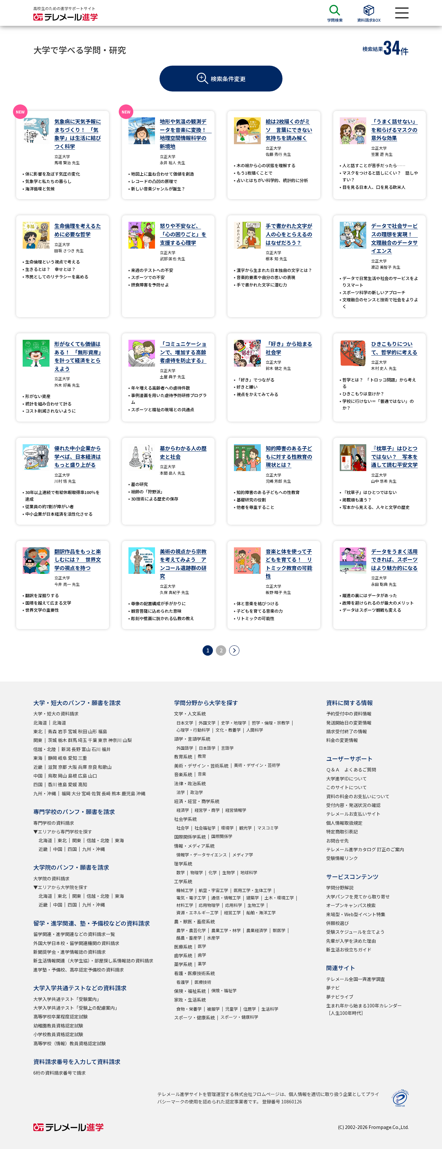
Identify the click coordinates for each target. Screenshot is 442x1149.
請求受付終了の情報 (346, 731)
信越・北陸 (44, 749)
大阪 (72, 767)
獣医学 (279, 930)
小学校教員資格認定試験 (58, 1034)
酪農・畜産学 (189, 938)
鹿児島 (128, 793)
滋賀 (52, 767)
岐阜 (62, 758)
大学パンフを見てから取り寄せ (358, 896)
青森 (52, 731)
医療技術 (202, 982)
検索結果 (372, 49)
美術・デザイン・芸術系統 (201, 765)
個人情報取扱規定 (344, 823)
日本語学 (207, 748)
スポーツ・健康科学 (239, 1017)
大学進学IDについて (346, 778)
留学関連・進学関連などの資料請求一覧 (74, 934)
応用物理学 (209, 905)
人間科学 (254, 730)
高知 (82, 784)
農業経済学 (256, 930)
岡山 (62, 775)
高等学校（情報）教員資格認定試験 (69, 1043)
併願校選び (337, 923)
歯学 (202, 955)
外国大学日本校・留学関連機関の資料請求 (76, 943)
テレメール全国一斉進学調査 (355, 979)
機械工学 (184, 890)
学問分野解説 (339, 887)
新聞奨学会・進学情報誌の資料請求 (69, 952)
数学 (180, 872)
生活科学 (269, 1009)
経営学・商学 (207, 810)
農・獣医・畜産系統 (194, 921)
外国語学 (184, 748)
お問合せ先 (337, 840)
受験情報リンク (342, 858)
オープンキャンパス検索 (351, 905)
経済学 (182, 810)
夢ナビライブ (339, 996)
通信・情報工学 (226, 898)
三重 (82, 758)
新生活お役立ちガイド (348, 949)
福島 (102, 731)
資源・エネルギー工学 (197, 912)
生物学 (228, 872)
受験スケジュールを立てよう (355, 932)
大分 (76, 793)
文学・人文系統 (190, 713)
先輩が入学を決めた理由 (351, 941)
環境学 (227, 828)
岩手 (62, 731)
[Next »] (234, 650)
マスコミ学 (267, 828)
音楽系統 (183, 774)
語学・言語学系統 (192, 739)
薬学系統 (183, 964)
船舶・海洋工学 (261, 912)
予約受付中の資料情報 (348, 713)
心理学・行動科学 (193, 730)
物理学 (196, 872)
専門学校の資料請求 (53, 823)
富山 (86, 749)
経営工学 (232, 912)
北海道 (40, 722)
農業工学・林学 (226, 930)
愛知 (72, 758)
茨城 (52, 740)
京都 (62, 767)
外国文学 (207, 723)
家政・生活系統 (190, 999)
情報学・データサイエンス (201, 855)
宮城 (72, 731)
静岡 (52, 758)
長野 (76, 749)
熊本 (116, 793)
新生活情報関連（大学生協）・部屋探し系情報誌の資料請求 (93, 960)
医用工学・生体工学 (252, 890)
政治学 (196, 792)
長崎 (106, 793)
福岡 (66, 793)
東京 (102, 740)
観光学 (245, 828)
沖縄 (140, 793)
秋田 (82, 731)
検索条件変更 (228, 78)
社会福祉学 (204, 828)
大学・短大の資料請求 (56, 713)
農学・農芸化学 (191, 930)
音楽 (202, 774)
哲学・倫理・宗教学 (271, 723)
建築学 (252, 898)
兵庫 (82, 767)
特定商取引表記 (342, 831)
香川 (52, 784)
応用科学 (233, 905)
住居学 (249, 1009)
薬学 (202, 964)
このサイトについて (346, 787)
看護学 (182, 982)
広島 (82, 775)
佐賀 (96, 793)
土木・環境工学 (279, 898)
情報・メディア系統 (194, 846)
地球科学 (248, 872)
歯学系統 (183, 955)
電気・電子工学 (191, 898)
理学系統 (183, 863)
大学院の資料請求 (51, 878)
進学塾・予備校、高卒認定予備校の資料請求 (78, 969)
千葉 (92, 740)
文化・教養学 (228, 730)
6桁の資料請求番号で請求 (59, 1072)
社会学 (182, 828)
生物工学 (256, 905)
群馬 (72, 740)
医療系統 (183, 946)
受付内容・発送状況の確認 (353, 805)
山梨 (127, 740)
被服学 (213, 1009)
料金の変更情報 (342, 740)
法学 (180, 792)
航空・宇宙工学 (213, 890)
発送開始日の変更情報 (348, 722)
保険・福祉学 (224, 990)
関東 (37, 740)
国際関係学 (221, 836)
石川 (96, 749)
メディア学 (242, 855)
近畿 (37, 767)
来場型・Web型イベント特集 (355, 914)
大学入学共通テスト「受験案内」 (67, 999)
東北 (37, 731)
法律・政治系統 (190, 783)
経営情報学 (235, 810)
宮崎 (86, 793)
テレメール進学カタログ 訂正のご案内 (365, 849)
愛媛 (72, 784)
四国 (37, 784)
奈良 (92, 767)
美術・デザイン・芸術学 (257, 765)
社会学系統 (185, 819)
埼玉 (82, 740)
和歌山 (105, 767)
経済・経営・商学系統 (196, 801)
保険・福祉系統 (190, 991)
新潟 (66, 749)
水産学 (213, 938)
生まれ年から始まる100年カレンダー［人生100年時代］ (364, 1009)
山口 (92, 775)
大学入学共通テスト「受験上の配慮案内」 (76, 1007)
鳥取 (52, 775)
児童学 (231, 1009)
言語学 (227, 748)
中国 (37, 775)
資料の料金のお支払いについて (358, 796)
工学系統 (183, 881)
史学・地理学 (233, 723)
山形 (92, 731)
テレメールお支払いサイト (353, 814)
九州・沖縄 (44, 793)
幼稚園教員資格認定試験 (58, 1025)
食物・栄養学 (189, 1009)
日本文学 (184, 723)
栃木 (62, 740)
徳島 (62, 784)
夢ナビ (333, 987)
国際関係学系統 (190, 836)
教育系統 (183, 756)
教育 (202, 756)
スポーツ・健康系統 (194, 1017)
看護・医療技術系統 (194, 973)
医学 (202, 946)
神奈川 (115, 740)
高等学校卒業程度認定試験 (60, 1016)
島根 (72, 775)
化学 (212, 872)
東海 (37, 758)
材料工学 (184, 905)
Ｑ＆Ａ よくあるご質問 (351, 769)
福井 (106, 749)
